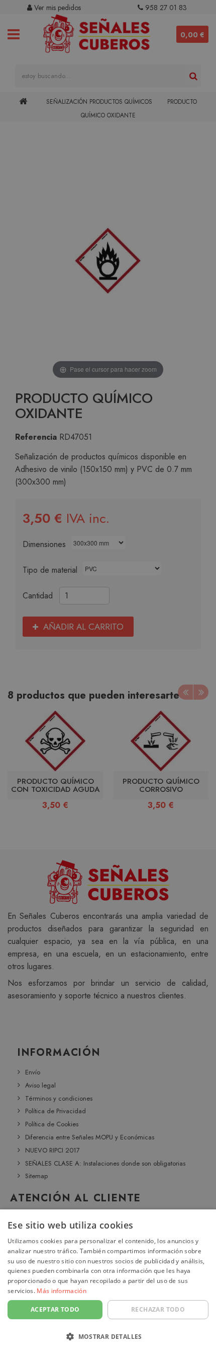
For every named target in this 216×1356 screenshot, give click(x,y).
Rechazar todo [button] (158, 1309)
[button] (108, 1337)
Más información (61, 1290)
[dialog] (108, 1282)
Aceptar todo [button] (55, 1309)
